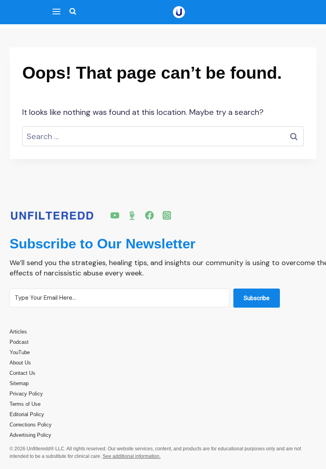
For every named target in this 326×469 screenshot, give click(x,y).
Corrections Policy (31, 425)
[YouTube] (115, 215)
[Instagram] (167, 215)
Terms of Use (25, 404)
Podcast (19, 342)
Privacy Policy (26, 394)
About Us (20, 363)
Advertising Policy (30, 435)
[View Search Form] (70, 12)
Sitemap (19, 383)
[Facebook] (149, 215)
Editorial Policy (27, 414)
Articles (18, 332)
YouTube (20, 352)
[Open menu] (56, 12)
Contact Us (22, 373)
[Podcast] (132, 215)
